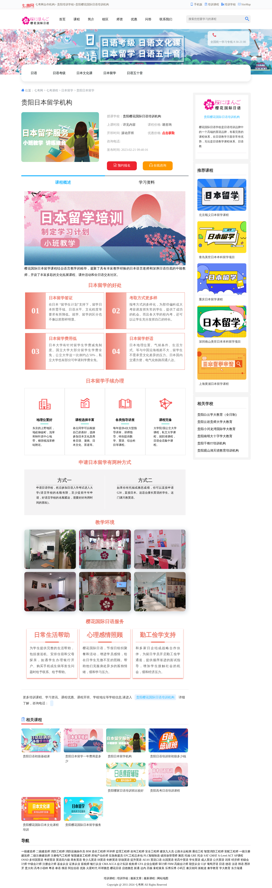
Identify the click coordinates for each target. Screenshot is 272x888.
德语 (228, 864)
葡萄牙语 (212, 864)
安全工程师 (152, 851)
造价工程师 (99, 851)
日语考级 (59, 73)
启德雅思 (127, 868)
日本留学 (109, 73)
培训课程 (213, 4)
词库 (228, 859)
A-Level (222, 855)
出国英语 (168, 859)
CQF (203, 864)
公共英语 (218, 859)
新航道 (202, 868)
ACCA (112, 864)
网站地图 (162, 878)
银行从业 (95, 864)
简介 (91, 19)
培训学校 (230, 4)
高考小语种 (41, 868)
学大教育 (224, 868)
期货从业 (194, 864)
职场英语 (124, 859)
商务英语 (76, 859)
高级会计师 (181, 864)
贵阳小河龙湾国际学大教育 (216, 428)
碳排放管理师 (169, 855)
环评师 (111, 851)
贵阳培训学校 (65, 4)
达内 (143, 868)
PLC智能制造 (152, 855)
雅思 (181, 855)
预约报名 (124, 165)
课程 (76, 19)
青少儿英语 (90, 859)
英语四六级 (63, 859)
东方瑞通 (236, 868)
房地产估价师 (99, 855)
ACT (230, 855)
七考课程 (52, 90)
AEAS (146, 859)
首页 (62, 19)
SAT (206, 855)
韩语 (241, 864)
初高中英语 (181, 859)
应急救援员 (116, 855)
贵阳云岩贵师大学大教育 (214, 421)
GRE (194, 855)
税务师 (133, 864)
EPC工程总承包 (133, 855)
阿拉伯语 (73, 868)
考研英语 (49, 859)
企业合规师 (151, 864)
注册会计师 (49, 864)
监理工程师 (123, 851)
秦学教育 (212, 868)
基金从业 (62, 864)
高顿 (149, 868)
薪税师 (85, 864)
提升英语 (136, 859)
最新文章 (136, 878)
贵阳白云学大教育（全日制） (218, 414)
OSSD (24, 859)
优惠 (134, 19)
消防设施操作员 (75, 851)
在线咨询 (160, 165)
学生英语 (194, 859)
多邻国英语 (36, 859)
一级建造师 (28, 851)
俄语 (64, 868)
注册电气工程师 (60, 855)
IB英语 (101, 859)
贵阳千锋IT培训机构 (211, 443)
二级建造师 (43, 851)
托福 (187, 855)
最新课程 (149, 878)
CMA (105, 864)
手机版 (198, 4)
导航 (25, 840)
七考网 (39, 4)
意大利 (29, 868)
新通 (137, 868)
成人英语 (206, 859)
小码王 (181, 868)
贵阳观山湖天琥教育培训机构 (218, 450)
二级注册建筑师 (40, 855)
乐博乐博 (170, 868)
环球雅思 (103, 868)
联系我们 (165, 19)
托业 (200, 855)
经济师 (235, 859)
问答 (148, 19)
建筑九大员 (167, 851)
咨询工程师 (137, 851)
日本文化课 (84, 73)
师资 (119, 19)
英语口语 (156, 859)
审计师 (163, 864)
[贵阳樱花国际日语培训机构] (35, 19)
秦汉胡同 (191, 868)
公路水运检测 (183, 851)
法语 (234, 864)
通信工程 (197, 851)
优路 (82, 868)
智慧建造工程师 (81, 855)
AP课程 (238, 855)
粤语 (51, 868)
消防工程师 (58, 851)
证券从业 (74, 864)
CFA (140, 864)
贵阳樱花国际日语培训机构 (142, 116)
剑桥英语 (112, 859)
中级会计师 (35, 864)
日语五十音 (135, 73)
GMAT (213, 855)
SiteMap (246, 4)
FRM (170, 864)
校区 (105, 19)
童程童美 (158, 868)
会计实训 (122, 864)
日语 (34, 73)
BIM (88, 851)
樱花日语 (115, 868)
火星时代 (91, 868)
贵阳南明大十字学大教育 (214, 436)
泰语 (58, 868)
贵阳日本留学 (85, 90)
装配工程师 (231, 851)
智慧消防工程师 (214, 851)
